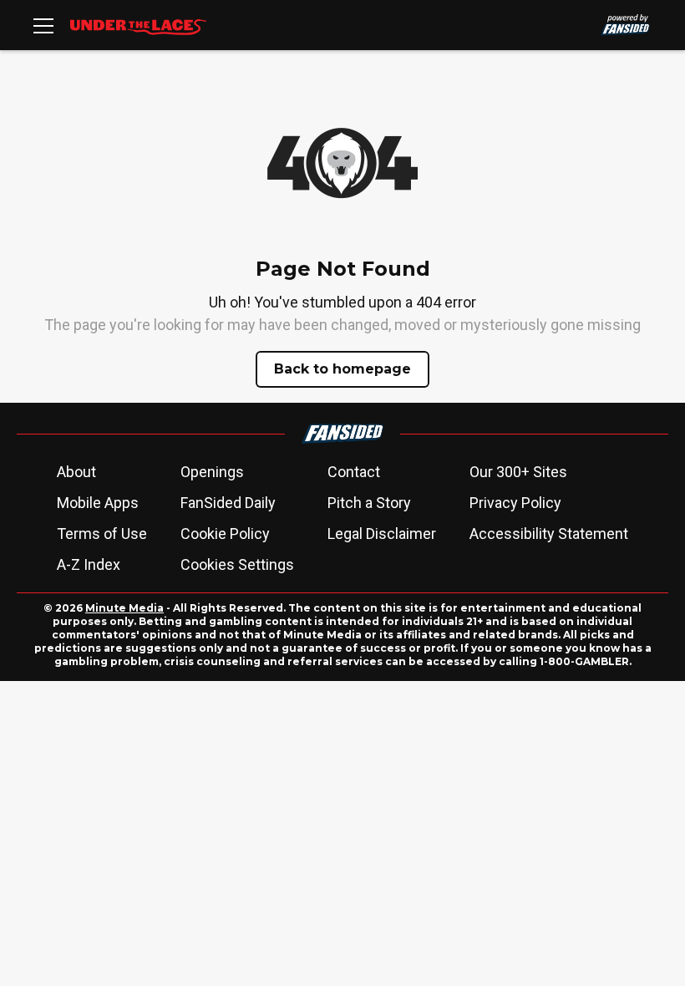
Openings (212, 471)
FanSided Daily (228, 502)
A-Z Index (88, 564)
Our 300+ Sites (518, 471)
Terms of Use (102, 533)
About (76, 471)
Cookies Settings (237, 564)
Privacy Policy (515, 502)
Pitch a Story (369, 502)
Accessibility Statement (548, 533)
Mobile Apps (98, 502)
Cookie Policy (225, 533)
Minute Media (124, 608)
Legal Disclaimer (381, 533)
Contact (353, 471)
